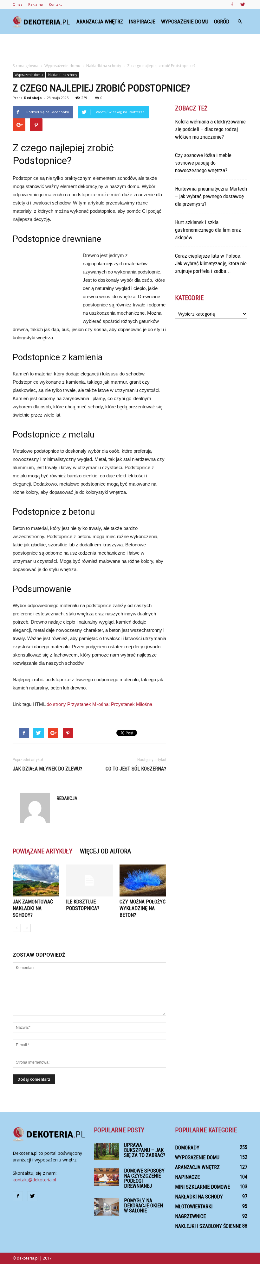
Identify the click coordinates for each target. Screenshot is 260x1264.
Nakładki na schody (62, 74)
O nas (17, 4)
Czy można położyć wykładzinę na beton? (143, 908)
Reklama (35, 4)
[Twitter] (242, 4)
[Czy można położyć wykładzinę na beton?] (143, 880)
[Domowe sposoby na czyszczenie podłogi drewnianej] (106, 1177)
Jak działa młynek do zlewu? (47, 769)
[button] (239, 21)
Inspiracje (142, 21)
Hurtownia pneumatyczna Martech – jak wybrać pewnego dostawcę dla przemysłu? (211, 196)
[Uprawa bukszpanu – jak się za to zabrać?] (106, 1151)
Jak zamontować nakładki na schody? (33, 908)
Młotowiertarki (193, 1207)
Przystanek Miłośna (131, 704)
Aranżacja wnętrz (99, 21)
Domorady (187, 1148)
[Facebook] (232, 4)
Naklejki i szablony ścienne (208, 1226)
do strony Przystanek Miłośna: (79, 704)
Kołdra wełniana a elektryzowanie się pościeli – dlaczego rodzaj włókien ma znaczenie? (210, 129)
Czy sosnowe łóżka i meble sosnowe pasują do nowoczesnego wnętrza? (203, 162)
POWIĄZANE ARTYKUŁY (42, 851)
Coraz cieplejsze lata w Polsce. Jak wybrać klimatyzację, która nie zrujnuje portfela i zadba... (211, 263)
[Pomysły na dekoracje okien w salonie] (106, 1207)
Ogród (221, 21)
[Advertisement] (130, 48)
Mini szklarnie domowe (202, 1187)
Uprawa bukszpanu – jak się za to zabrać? (144, 1150)
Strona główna (25, 65)
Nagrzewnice (190, 1216)
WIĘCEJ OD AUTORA (105, 851)
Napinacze (187, 1177)
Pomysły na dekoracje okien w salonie (143, 1206)
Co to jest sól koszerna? (136, 769)
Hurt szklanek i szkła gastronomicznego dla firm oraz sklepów (208, 230)
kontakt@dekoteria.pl (34, 1180)
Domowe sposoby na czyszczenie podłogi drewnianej (144, 1178)
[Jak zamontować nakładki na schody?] (36, 880)
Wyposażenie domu (184, 21)
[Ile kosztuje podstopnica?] (89, 880)
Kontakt (55, 4)
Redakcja (33, 97)
